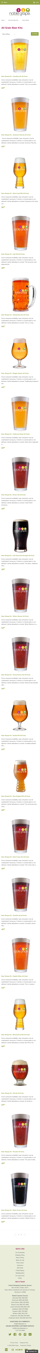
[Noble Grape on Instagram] (25, 1335)
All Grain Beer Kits (13, 20)
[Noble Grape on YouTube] (30, 1335)
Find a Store (20, 1263)
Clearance (20, 1265)
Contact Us (32, 1351)
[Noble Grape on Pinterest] (20, 1335)
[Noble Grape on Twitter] (10, 1335)
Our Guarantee (20, 1252)
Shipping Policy (20, 1255)
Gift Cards (20, 1268)
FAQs (20, 1278)
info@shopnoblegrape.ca (20, 1328)
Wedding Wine (20, 1273)
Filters (34, 34)
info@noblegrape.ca (20, 1324)
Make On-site (20, 1260)
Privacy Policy (14, 1342)
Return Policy (20, 1257)
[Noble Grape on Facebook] (15, 1335)
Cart (37, 2)
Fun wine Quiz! (20, 1276)
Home (3, 20)
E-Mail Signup (20, 1270)
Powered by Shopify (25, 1345)
